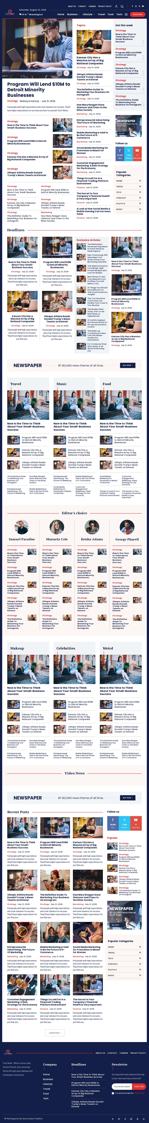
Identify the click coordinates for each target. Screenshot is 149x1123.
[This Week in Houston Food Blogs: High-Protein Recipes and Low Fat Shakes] (81, 268)
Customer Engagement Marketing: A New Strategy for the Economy (92, 165)
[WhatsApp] (143, 1119)
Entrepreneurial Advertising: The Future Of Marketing (93, 121)
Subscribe (137, 148)
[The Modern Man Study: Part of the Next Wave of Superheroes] (81, 311)
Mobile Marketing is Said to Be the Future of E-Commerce (92, 135)
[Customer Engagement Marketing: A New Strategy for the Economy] (22, 984)
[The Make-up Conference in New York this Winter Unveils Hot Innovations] (81, 333)
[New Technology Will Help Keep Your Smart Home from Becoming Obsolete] (81, 257)
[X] (139, 6)
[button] (121, 6)
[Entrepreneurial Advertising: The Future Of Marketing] (22, 932)
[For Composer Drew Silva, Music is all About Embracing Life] (81, 346)
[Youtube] (143, 6)
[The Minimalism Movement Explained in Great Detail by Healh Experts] (81, 246)
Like (120, 148)
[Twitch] (131, 1119)
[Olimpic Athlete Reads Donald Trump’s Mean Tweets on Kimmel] (62, 172)
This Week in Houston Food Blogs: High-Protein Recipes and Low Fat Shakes (97, 269)
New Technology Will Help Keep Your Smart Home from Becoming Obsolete (97, 258)
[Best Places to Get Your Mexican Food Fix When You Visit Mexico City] (81, 279)
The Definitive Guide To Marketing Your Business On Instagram (22, 218)
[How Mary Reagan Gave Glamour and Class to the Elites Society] (88, 880)
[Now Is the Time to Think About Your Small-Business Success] (62, 125)
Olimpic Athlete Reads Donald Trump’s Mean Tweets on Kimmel (26, 174)
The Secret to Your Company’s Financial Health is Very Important (93, 196)
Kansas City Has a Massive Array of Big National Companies (27, 158)
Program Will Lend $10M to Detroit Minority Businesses (38, 90)
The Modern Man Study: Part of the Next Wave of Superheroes (95, 312)
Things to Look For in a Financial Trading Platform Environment (92, 181)
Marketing (46, 212)
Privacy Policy (139, 1093)
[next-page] (66, 73)
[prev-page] (59, 73)
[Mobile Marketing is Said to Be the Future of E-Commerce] (55, 932)
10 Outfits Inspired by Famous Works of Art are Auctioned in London (97, 323)
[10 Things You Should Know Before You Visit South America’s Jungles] (81, 290)
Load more (54, 1033)
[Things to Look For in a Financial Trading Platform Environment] (55, 984)
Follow (129, 148)
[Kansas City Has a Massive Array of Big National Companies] (62, 157)
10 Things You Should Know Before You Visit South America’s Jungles (97, 291)
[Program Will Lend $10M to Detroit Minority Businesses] (37, 48)
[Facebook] (132, 6)
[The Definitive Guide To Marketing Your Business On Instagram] (32, 618)
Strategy (12, 101)
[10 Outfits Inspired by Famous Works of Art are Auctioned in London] (81, 322)
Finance (81, 187)
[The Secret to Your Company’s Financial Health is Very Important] (88, 984)
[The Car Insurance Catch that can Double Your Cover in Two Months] (81, 300)
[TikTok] (125, 1119)
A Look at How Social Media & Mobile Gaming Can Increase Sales (94, 211)
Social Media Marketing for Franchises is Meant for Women (92, 150)
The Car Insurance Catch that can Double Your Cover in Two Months (97, 302)
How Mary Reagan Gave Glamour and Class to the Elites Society (55, 218)
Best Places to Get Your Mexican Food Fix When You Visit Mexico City (96, 280)
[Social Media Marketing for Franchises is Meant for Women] (88, 932)
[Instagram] (136, 6)
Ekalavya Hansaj (29, 101)
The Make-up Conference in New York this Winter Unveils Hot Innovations (96, 335)
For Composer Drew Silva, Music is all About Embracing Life (97, 347)
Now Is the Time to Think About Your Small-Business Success (28, 126)
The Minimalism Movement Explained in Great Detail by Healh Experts (97, 247)
